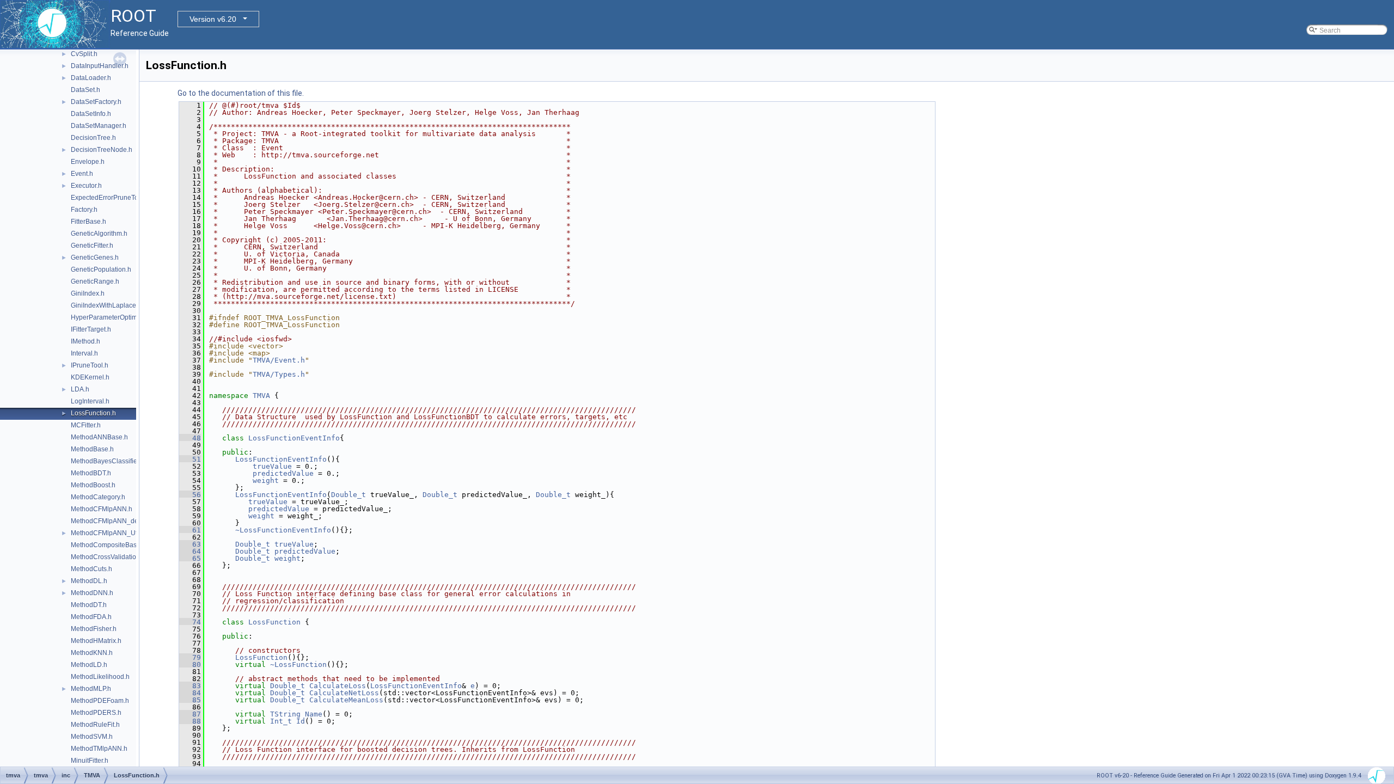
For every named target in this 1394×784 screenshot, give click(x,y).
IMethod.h (85, 341)
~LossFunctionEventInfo (283, 530)
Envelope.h (88, 162)
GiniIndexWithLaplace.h (106, 305)
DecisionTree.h (93, 138)
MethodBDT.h (91, 473)
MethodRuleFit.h (95, 724)
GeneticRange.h (95, 281)
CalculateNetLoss (344, 693)
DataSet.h (85, 90)
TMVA (261, 395)
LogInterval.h (90, 401)
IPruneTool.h (89, 365)
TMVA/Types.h (279, 374)
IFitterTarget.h (91, 329)
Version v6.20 (212, 19)
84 (190, 693)
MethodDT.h (89, 605)
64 (190, 551)
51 (190, 459)
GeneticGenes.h (95, 257)
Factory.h (84, 209)
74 (190, 622)
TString (285, 714)
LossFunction (274, 622)
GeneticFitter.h (92, 245)
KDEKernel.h (90, 377)
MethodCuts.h (91, 569)
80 (190, 664)
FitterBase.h (88, 221)
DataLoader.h (91, 78)
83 (190, 686)
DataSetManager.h (98, 126)
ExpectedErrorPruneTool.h (110, 197)
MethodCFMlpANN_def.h (108, 521)
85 (190, 700)
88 (190, 721)
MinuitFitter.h (89, 760)
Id (300, 721)
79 (190, 657)
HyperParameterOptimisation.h (116, 317)
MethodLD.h (89, 665)
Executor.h (86, 185)
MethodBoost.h (93, 485)
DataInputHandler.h (100, 66)
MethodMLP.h (91, 689)
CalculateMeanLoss (346, 700)
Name (313, 714)
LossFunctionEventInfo (294, 438)
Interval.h (84, 353)
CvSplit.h (84, 54)
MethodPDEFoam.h (100, 701)
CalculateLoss (337, 686)
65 (190, 558)
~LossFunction (298, 664)
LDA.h (80, 389)
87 (190, 714)
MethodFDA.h (91, 617)
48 (190, 438)
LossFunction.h (93, 413)
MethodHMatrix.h (96, 641)
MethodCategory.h (98, 497)
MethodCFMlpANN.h (101, 509)
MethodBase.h (92, 449)
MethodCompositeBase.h (108, 545)
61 (190, 530)
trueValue (272, 466)
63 (190, 544)
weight (266, 480)
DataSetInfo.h (91, 114)
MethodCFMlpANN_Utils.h (110, 533)
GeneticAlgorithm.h (99, 233)
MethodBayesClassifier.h (107, 461)
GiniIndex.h (88, 293)
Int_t (281, 721)
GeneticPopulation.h (101, 269)
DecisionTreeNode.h (101, 150)
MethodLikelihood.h (100, 677)
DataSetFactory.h (96, 102)
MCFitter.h (86, 425)
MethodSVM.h (92, 736)
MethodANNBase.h (99, 437)
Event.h (82, 173)
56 (190, 495)
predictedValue (283, 473)
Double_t (348, 495)
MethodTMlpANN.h (99, 748)
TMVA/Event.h (279, 360)
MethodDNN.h (92, 593)
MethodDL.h (89, 581)
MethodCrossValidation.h (108, 557)
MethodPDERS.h (96, 712)
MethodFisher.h (94, 629)
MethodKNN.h (92, 653)
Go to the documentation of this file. (241, 93)
